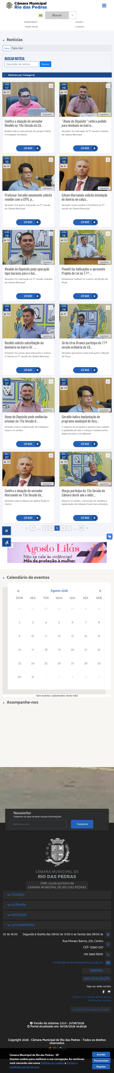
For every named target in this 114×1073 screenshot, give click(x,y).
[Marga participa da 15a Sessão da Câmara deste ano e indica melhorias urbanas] (85, 468)
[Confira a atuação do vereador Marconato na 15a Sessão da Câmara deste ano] (28, 468)
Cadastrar (82, 824)
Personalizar (101, 1060)
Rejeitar (101, 1066)
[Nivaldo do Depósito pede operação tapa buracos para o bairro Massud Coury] (28, 247)
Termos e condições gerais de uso (92, 996)
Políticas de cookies (100, 1000)
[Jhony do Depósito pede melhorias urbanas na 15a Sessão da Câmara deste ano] (28, 394)
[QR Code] (6, 530)
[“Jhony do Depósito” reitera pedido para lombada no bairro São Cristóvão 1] (85, 99)
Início (7, 48)
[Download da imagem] (51, 86)
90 (81, 528)
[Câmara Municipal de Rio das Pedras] (9, 5)
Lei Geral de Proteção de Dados (91, 1009)
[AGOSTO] (57, 552)
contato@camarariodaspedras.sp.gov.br (78, 962)
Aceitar (101, 1054)
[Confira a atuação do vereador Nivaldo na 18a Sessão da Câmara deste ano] (28, 99)
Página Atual (17, 48)
